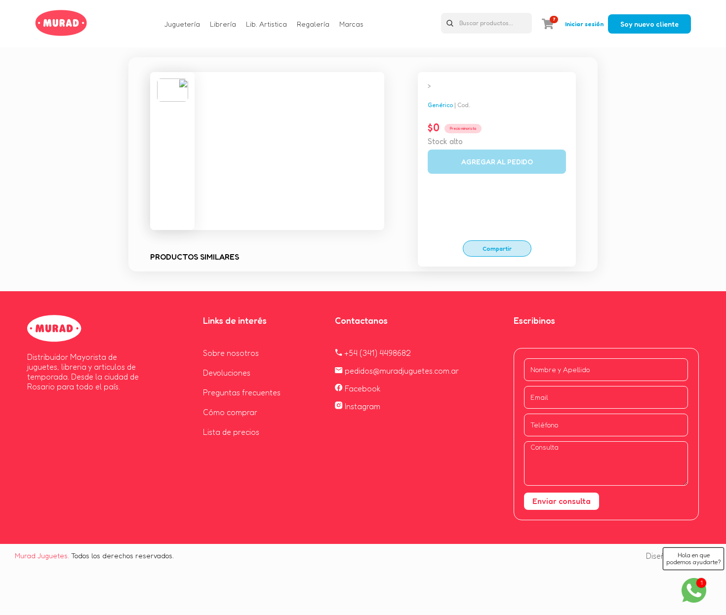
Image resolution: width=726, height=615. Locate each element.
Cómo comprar (230, 412)
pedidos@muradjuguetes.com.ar (401, 371)
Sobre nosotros (231, 353)
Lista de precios (231, 432)
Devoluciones (226, 373)
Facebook (362, 388)
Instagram (361, 406)
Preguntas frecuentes (242, 392)
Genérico (440, 105)
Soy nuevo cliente (649, 24)
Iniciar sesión (584, 24)
